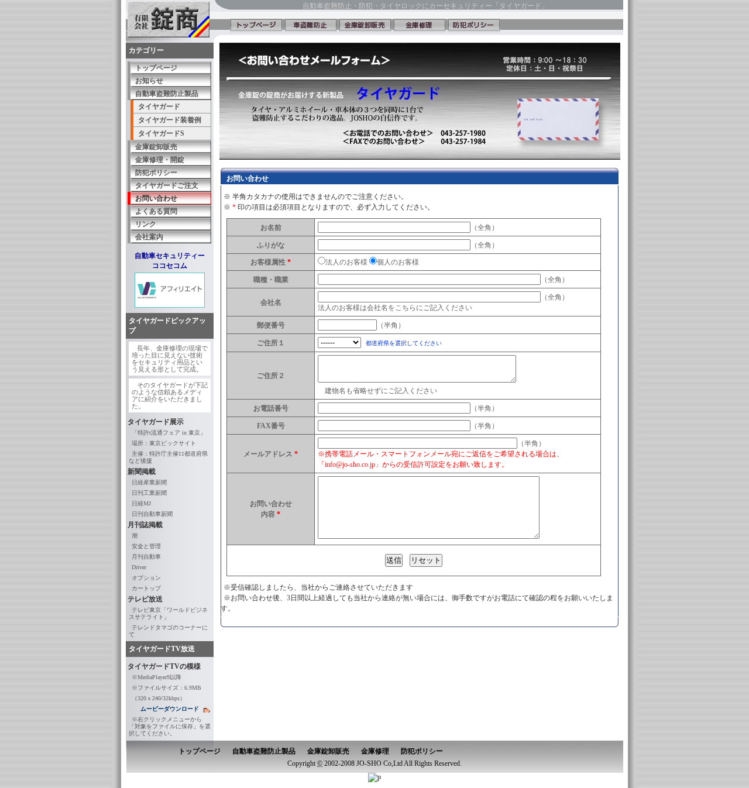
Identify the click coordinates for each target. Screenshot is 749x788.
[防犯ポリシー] (474, 26)
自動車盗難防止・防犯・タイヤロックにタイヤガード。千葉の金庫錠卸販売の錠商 (172, 20)
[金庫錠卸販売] (365, 26)
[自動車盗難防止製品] (310, 26)
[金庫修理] (419, 26)
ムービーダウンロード (169, 709)
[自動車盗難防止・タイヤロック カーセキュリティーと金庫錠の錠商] (256, 26)
